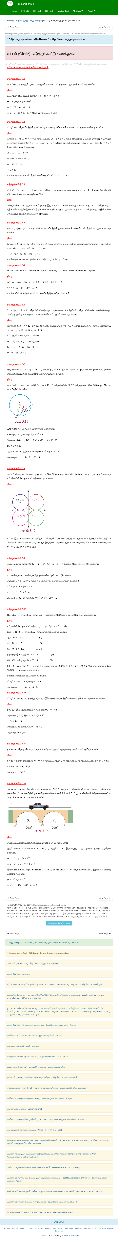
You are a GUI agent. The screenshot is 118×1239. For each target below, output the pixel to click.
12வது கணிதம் (35, 20)
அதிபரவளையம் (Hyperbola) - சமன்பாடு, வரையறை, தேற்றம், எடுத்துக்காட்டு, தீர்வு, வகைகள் (46, 1088)
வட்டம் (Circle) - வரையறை (18, 974)
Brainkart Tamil (25, 4)
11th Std (37, 11)
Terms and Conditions (24, 1228)
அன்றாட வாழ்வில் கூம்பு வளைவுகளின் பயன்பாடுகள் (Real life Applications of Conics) (43, 1167)
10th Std (25, 11)
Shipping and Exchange (103, 1228)
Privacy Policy (9, 1228)
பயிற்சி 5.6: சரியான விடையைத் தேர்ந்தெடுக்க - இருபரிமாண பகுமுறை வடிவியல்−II (42, 1202)
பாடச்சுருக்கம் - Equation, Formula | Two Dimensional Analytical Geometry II (41, 1212)
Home (14, 11)
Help (66, 1228)
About (91, 11)
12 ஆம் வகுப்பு (21, 20)
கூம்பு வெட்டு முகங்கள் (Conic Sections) (24, 1109)
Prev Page (14, 27)
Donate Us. (59, 1231)
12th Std (49, 11)
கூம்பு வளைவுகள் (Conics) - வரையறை (23, 1046)
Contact (60, 1228)
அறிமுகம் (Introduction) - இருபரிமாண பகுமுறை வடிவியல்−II (32, 963)
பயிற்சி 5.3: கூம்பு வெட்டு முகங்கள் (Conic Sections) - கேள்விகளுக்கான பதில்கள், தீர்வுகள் (46, 1119)
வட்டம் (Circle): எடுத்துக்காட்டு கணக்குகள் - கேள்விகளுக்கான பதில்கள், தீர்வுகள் (42, 1025)
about (71, 1228)
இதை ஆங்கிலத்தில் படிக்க (59, 923)
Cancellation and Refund (84, 1228)
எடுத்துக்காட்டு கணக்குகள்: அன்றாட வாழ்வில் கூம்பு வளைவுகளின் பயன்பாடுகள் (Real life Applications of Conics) (55, 1191)
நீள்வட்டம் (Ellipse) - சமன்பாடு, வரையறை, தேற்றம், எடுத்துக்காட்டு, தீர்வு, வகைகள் (42, 1077)
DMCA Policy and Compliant (45, 1228)
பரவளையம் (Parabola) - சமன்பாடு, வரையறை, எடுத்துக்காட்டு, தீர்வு (36, 1067)
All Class (77, 11)
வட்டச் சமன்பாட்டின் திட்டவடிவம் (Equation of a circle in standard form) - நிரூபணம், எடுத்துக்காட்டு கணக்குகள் (55, 984)
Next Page (104, 27)
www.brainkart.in (71, 1235)
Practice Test (63, 11)
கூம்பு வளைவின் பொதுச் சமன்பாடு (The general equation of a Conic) (37, 1056)
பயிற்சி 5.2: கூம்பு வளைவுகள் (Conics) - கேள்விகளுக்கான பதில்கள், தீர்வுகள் (40, 1098)
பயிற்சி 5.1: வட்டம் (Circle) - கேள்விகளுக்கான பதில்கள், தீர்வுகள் (34, 1035)
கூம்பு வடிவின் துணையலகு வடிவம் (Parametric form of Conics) (34, 1130)
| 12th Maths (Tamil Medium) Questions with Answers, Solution (42, 942)
